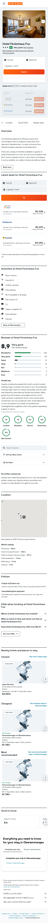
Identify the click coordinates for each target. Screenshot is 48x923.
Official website (8, 53)
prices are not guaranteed (11, 887)
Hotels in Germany (37, 913)
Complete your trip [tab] (12, 849)
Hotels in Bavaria (14, 916)
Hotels (15, 913)
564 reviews (28, 47)
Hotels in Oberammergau (15, 863)
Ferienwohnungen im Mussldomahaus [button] (16, 735)
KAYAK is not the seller (12, 893)
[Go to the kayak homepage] (15, 3)
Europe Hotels (24, 913)
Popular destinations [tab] (32, 849)
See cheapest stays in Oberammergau (38, 704)
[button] (4, 3)
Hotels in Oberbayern (29, 916)
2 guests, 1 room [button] (11, 66)
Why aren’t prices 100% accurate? (17, 902)
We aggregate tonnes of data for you (18, 898)
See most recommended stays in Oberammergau (37, 753)
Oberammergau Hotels (16, 918)
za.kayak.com (6, 913)
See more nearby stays (38, 657)
